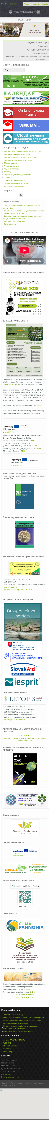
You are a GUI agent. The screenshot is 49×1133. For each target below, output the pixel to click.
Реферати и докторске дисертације (17, 175)
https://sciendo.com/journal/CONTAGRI (18, 590)
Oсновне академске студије (14, 180)
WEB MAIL (7, 1043)
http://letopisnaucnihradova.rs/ (15, 720)
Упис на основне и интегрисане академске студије (23, 151)
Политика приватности (10, 1077)
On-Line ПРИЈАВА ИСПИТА (14, 1040)
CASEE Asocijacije (10, 385)
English (13, 4)
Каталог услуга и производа (14, 221)
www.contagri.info (10, 587)
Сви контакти (6, 1074)
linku (39, 406)
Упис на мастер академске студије (17, 154)
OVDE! (32, 992)
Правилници (8, 178)
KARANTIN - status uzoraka (14, 213)
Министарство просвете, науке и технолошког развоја (24, 1018)
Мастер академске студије (14, 186)
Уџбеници (8, 172)
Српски (4, 4)
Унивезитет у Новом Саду (13, 1015)
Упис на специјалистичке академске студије (20, 157)
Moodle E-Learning (10, 1046)
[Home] (24, 14)
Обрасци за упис (10, 163)
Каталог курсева (10, 224)
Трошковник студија (11, 166)
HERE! (28, 989)
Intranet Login (8, 1052)
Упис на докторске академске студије (18, 160)
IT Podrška (7, 1049)
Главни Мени (24, 20)
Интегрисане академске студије (16, 183)
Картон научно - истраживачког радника (18, 1032)
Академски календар (12, 169)
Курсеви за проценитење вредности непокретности (24, 211)
